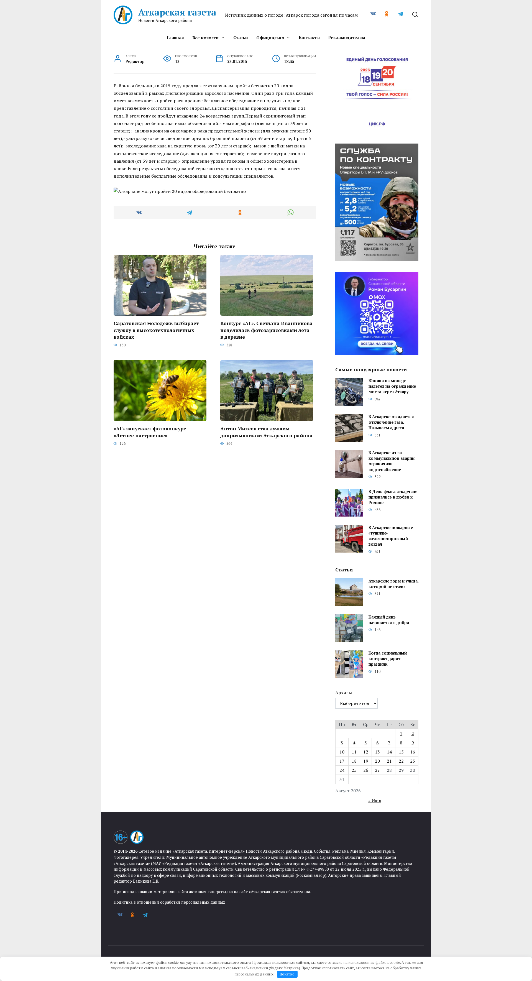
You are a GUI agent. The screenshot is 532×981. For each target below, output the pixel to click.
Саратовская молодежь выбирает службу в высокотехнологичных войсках (156, 330)
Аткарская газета (177, 12)
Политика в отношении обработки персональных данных (169, 902)
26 (365, 770)
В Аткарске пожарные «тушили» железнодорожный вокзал (391, 536)
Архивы (343, 692)
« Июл (374, 801)
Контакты (309, 37)
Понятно (287, 974)
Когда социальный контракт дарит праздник (388, 658)
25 (354, 770)
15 (401, 752)
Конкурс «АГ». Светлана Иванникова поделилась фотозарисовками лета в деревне (266, 330)
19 (365, 761)
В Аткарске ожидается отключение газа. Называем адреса (391, 422)
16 (412, 752)
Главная (175, 37)
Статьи (240, 37)
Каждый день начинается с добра (389, 619)
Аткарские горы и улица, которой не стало (393, 583)
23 (412, 761)
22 (401, 761)
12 (365, 752)
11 (354, 752)
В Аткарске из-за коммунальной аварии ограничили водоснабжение (392, 461)
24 (341, 770)
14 (389, 752)
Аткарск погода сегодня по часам (322, 15)
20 (377, 761)
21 (389, 761)
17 (341, 761)
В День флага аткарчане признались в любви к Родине (393, 497)
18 (354, 761)
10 (341, 752)
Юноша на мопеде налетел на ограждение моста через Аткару (392, 386)
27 (377, 770)
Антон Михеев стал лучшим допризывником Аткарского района (266, 432)
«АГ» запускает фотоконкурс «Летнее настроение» (150, 432)
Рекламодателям (346, 37)
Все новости (205, 37)
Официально (270, 37)
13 (377, 752)
